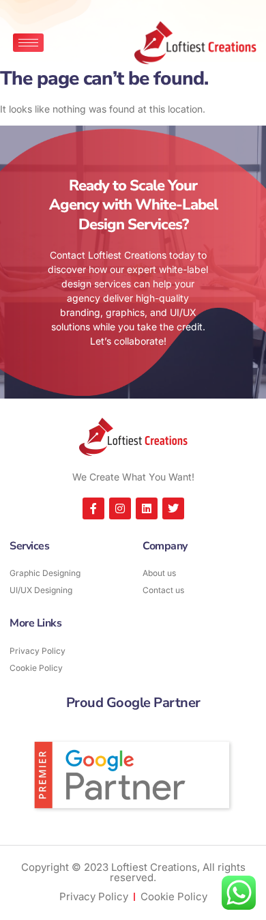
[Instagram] (120, 508)
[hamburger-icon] (28, 42)
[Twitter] (173, 508)
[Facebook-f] (93, 508)
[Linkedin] (147, 508)
